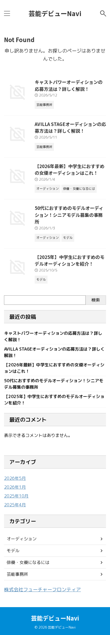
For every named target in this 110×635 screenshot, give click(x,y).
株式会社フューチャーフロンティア (42, 589)
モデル (13, 551)
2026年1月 (15, 487)
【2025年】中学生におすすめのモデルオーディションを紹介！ (69, 260)
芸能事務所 (17, 574)
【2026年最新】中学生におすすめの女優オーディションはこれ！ (69, 169)
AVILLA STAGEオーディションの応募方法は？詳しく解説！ (70, 127)
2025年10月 (16, 496)
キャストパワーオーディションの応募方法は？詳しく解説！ (69, 85)
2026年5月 (15, 478)
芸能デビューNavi (55, 13)
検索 (95, 300)
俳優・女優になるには (28, 562)
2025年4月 (15, 505)
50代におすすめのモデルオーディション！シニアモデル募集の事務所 (69, 215)
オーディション (22, 539)
